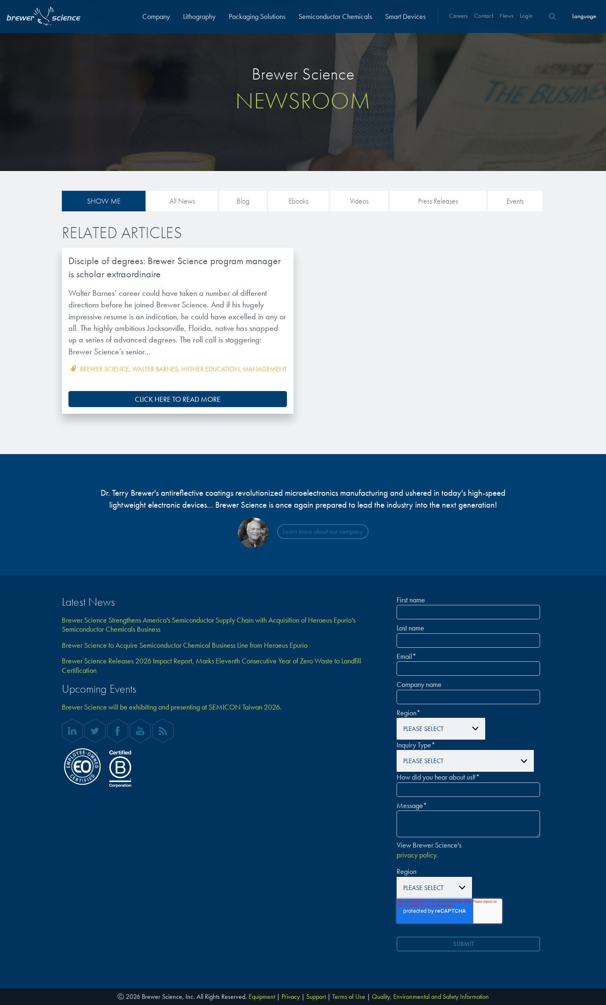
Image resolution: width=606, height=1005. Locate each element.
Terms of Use (348, 996)
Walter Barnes (155, 369)
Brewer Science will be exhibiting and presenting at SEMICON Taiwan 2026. (172, 707)
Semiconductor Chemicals (335, 16)
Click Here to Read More (178, 399)
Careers (458, 16)
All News (182, 201)
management (265, 369)
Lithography (199, 16)
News (506, 16)
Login (526, 16)
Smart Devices (405, 16)
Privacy (291, 996)
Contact (483, 16)
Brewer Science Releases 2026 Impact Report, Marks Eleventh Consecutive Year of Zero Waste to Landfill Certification (211, 665)
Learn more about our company (323, 531)
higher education (210, 369)
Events (515, 201)
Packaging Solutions (257, 16)
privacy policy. (417, 855)
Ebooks (298, 201)
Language (584, 16)
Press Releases (438, 201)
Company (156, 16)
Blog (243, 201)
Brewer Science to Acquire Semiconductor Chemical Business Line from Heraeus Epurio (185, 645)
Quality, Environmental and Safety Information (430, 996)
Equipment (262, 996)
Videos (359, 201)
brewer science (104, 369)
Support (316, 996)
